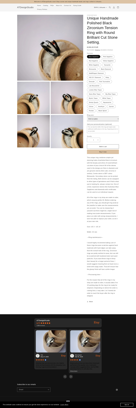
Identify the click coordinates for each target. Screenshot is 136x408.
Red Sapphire (93, 61)
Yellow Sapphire (108, 61)
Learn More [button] (64, 404)
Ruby (107, 77)
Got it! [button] (127, 404)
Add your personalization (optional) (99, 124)
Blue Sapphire (93, 56)
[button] (110, 7)
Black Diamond (106, 69)
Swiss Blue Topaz (95, 94)
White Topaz (106, 98)
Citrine (91, 106)
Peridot (91, 110)
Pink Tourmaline (104, 81)
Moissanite (92, 69)
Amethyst (101, 106)
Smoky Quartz (93, 102)
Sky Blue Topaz (110, 94)
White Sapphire (94, 65)
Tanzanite (107, 65)
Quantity (89, 136)
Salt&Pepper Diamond (96, 73)
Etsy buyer (78, 355)
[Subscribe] (48, 389)
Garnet (111, 106)
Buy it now (103, 152)
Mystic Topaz (93, 98)
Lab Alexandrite (94, 85)
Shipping (97, 50)
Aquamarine (107, 102)
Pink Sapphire (108, 56)
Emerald (91, 81)
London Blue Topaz (95, 90)
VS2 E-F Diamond (95, 77)
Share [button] (91, 301)
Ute (42, 355)
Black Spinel (103, 110)
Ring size (90, 115)
